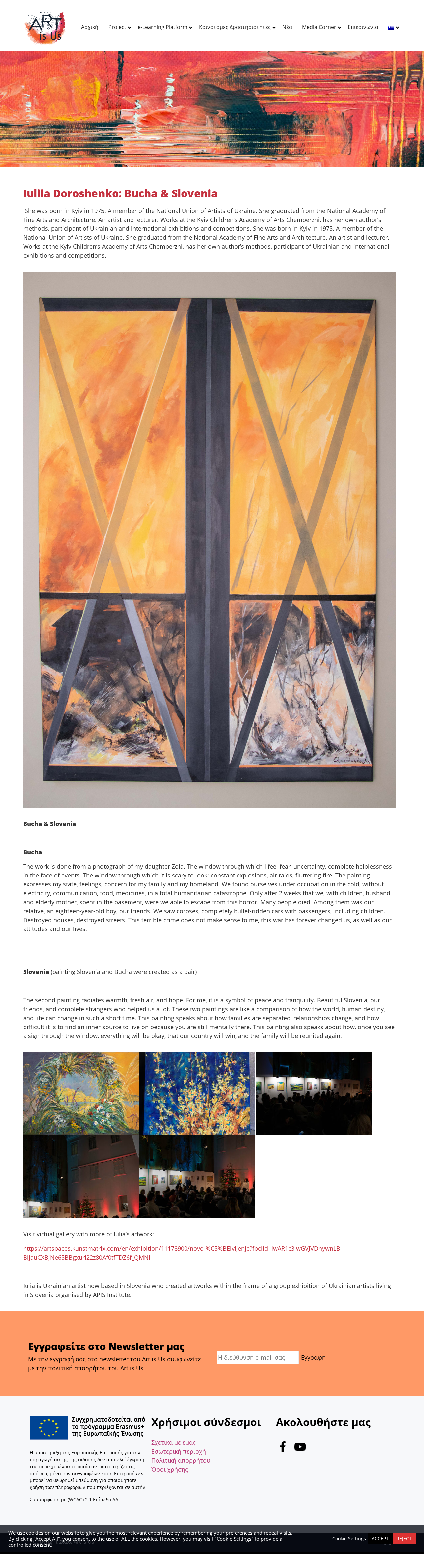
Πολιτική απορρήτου (180, 1460)
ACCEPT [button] (380, 1538)
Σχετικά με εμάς (173, 1442)
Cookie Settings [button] (349, 1539)
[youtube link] (300, 1448)
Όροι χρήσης (169, 1469)
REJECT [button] (404, 1538)
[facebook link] (282, 1448)
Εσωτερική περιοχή (178, 1451)
